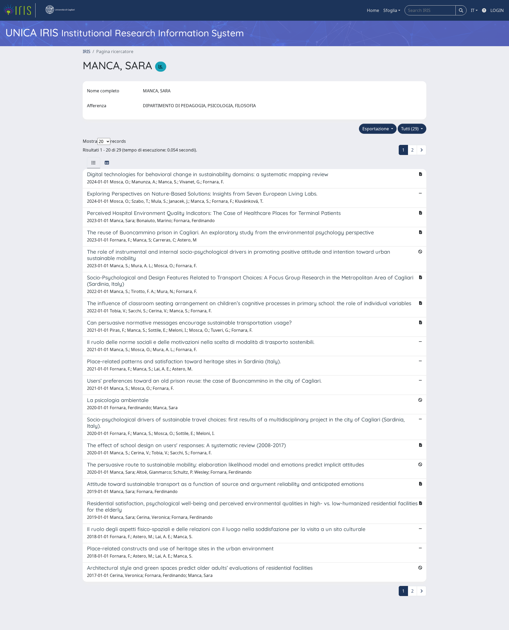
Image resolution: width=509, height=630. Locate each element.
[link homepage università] (60, 10)
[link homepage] (19, 10)
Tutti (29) (410, 129)
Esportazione (376, 129)
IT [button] (473, 10)
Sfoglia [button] (390, 10)
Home (373, 10)
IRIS (86, 51)
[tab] (93, 162)
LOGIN (497, 10)
